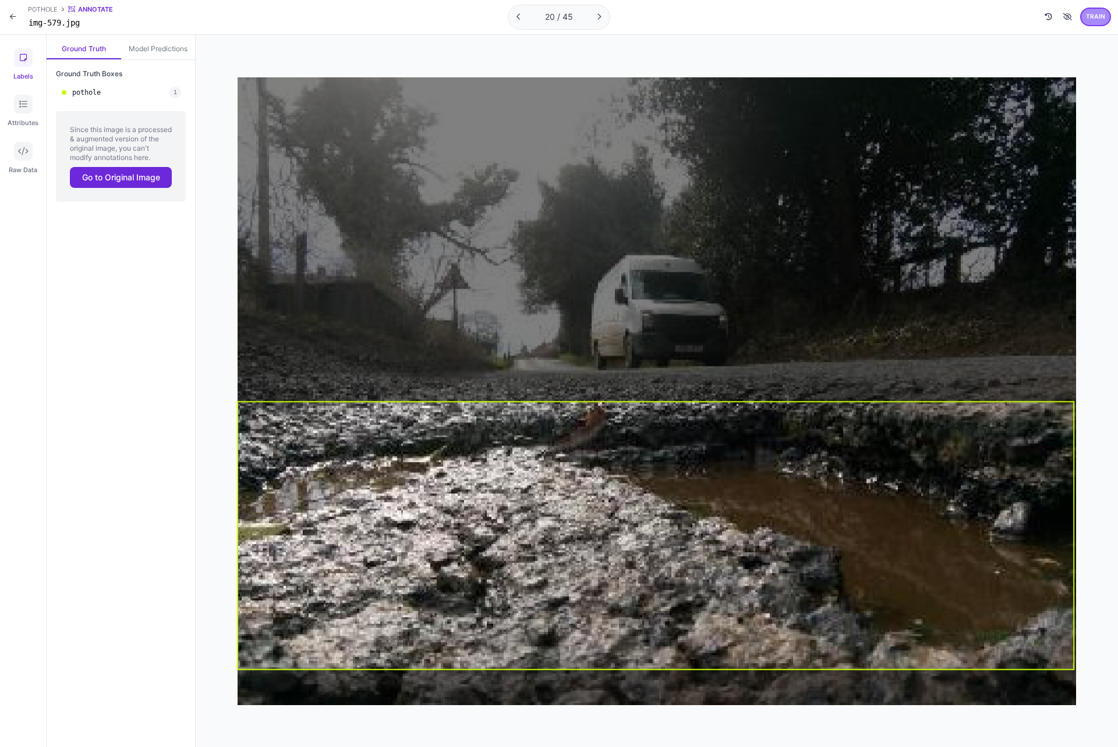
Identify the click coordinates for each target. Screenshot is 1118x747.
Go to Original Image (121, 177)
